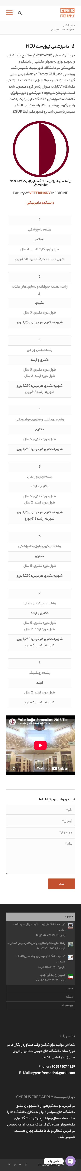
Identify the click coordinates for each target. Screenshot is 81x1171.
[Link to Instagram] (14, 1165)
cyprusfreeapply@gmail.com (53, 1073)
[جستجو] (19, 13)
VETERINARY (40, 193)
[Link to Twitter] (20, 1165)
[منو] (10, 13)
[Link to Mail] (9, 1165)
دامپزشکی (69, 26)
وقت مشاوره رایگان (27, 1045)
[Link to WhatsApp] (26, 1165)
